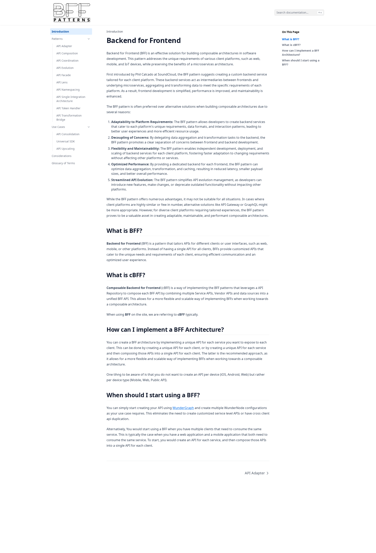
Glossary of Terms (63, 163)
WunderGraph (183, 408)
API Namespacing (68, 89)
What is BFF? (290, 39)
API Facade (63, 75)
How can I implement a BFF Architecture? (300, 52)
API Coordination (67, 60)
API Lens (62, 82)
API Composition (67, 53)
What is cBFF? (291, 45)
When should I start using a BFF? (300, 62)
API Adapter (64, 46)
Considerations (61, 156)
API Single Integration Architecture (70, 99)
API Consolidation (68, 134)
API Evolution (65, 68)
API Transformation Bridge (69, 117)
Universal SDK (65, 141)
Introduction (60, 31)
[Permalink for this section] (145, 231)
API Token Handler (68, 108)
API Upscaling (65, 148)
